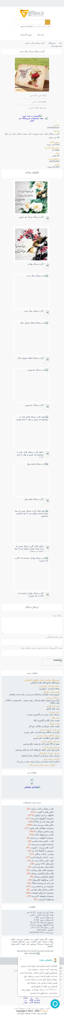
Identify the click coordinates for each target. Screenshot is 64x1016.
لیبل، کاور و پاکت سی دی (40, 860)
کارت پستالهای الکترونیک (41, 880)
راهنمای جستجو (26, 26)
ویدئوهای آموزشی (44, 899)
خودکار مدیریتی (52, 698)
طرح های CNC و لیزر (42, 864)
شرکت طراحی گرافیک (49, 753)
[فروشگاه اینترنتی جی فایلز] (32, 17)
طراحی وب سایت (39, 1013)
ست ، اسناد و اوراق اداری (40, 857)
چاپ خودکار (54, 724)
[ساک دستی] (32, 780)
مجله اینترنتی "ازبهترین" (48, 686)
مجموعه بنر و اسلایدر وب (40, 886)
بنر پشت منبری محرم (49, 730)
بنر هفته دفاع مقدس (50, 741)
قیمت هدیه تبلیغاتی (51, 692)
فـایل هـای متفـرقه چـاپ (41, 867)
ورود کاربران (26, 35)
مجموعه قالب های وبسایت (40, 870)
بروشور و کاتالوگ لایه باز (41, 851)
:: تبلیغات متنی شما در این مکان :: (43, 765)
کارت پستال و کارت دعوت (40, 809)
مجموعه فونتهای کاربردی (40, 896)
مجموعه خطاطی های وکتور (39, 828)
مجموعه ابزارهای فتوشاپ (40, 893)
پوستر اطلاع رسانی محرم (48, 735)
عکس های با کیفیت (42, 812)
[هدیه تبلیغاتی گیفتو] (32, 783)
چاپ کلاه (55, 718)
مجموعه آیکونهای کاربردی (40, 818)
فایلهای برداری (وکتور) (41, 815)
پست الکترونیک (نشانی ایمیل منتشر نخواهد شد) (41, 648)
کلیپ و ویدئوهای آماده (41, 835)
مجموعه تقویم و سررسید (41, 844)
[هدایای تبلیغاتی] (32, 791)
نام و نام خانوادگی (54, 637)
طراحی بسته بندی (51, 759)
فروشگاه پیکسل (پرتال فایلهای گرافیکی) (41, 680)
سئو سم (20, 1013)
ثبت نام (40, 35)
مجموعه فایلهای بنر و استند (40, 838)
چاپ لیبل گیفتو (53, 706)
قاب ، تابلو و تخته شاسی (41, 841)
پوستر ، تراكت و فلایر (41, 854)
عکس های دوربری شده (40, 825)
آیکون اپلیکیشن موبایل (42, 877)
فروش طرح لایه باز (50, 747)
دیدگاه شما (57, 616)
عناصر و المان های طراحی (40, 890)
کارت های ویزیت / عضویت (40, 847)
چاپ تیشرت (54, 712)
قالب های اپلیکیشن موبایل (40, 873)
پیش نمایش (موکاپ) (41, 831)
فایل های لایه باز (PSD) (41, 822)
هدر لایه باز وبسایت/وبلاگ (40, 883)
